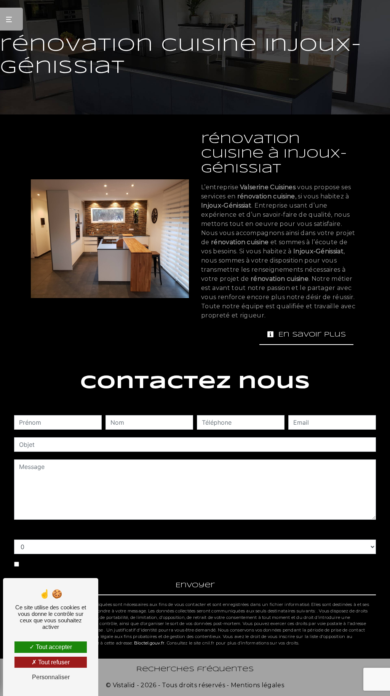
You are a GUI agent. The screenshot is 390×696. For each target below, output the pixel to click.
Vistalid (124, 685)
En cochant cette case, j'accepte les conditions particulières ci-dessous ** (129, 565)
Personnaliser (51, 677)
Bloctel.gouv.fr (149, 643)
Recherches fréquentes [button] (195, 669)
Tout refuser (53, 662)
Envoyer (195, 585)
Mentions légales (256, 685)
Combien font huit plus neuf (54, 532)
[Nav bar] (11, 19)
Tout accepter (53, 647)
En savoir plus (311, 335)
